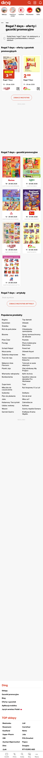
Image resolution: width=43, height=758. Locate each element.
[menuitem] (6, 755)
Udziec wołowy (8, 405)
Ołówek (25, 323)
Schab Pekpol (7, 348)
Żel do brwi (26, 396)
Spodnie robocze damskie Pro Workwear (29, 379)
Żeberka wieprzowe (10, 355)
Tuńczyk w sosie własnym (29, 364)
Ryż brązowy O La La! (31, 387)
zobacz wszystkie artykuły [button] (21, 304)
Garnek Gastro (8, 412)
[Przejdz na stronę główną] (5, 3)
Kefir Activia (27, 374)
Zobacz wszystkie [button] (21, 98)
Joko (4, 399)
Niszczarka (6, 351)
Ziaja (24, 326)
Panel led (26, 348)
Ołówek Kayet (28, 351)
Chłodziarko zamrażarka (27, 330)
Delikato (25, 393)
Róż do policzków (9, 329)
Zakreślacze (27, 402)
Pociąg (5, 343)
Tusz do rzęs (7, 358)
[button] (29, 2)
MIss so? (25, 399)
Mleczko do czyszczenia (7, 388)
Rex (23, 355)
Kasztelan (6, 323)
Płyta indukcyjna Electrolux (29, 344)
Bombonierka (7, 377)
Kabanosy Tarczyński (11, 402)
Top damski (27, 320)
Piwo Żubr (6, 340)
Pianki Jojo (6, 368)
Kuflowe (25, 405)
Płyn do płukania (8, 396)
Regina (5, 320)
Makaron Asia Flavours (7, 364)
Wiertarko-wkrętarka (10, 374)
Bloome (5, 334)
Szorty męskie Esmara (31, 409)
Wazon (4, 409)
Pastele (25, 340)
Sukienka (5, 393)
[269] (32, 64)
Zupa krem (6, 384)
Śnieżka (5, 326)
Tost (24, 384)
